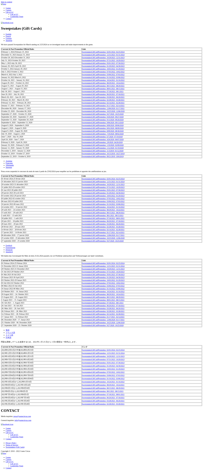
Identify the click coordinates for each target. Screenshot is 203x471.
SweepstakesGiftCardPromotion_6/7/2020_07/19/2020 (102, 137)
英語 (7, 330)
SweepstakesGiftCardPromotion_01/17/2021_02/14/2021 (103, 106)
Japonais (9, 167)
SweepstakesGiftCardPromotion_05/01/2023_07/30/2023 (103, 63)
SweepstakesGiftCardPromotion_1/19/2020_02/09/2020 (103, 145)
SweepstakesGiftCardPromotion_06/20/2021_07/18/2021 (103, 94)
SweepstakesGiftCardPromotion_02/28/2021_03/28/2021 (103, 100)
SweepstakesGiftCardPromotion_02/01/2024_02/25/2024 (103, 52)
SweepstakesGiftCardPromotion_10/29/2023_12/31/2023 (103, 58)
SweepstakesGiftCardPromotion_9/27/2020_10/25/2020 (103, 114)
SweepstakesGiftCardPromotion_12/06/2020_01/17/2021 (103, 108)
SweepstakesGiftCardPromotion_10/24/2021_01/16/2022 (103, 80)
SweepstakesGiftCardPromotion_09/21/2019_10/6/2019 (103, 156)
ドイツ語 (9, 335)
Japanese (9, 41)
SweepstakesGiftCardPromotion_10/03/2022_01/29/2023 (103, 69)
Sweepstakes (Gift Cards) (15, 447)
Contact (8, 19)
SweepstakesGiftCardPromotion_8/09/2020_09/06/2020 (103, 125)
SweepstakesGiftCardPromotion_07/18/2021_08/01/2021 (103, 218)
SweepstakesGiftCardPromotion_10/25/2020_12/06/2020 (103, 111)
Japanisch (9, 252)
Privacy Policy (11, 443)
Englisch (9, 246)
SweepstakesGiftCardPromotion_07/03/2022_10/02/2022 (103, 72)
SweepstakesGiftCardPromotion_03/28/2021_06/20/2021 (103, 97)
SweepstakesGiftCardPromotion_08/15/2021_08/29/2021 (103, 86)
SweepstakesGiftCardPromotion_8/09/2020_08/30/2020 (103, 131)
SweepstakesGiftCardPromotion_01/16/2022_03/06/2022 (103, 77)
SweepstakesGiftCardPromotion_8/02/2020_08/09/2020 (103, 128)
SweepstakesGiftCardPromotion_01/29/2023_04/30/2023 (103, 66)
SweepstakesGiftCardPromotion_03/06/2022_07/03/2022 (103, 75)
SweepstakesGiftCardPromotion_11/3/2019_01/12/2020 (102, 151)
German (9, 38)
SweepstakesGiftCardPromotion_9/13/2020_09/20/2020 (103, 120)
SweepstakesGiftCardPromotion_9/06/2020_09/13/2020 (103, 123)
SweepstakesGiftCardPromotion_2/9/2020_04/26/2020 (102, 142)
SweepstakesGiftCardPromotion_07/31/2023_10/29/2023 (103, 60)
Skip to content (6, 2)
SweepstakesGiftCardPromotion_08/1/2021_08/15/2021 (103, 215)
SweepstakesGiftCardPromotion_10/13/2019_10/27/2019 (103, 154)
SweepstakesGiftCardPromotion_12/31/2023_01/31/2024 (103, 55)
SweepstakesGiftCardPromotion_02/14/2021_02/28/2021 (103, 103)
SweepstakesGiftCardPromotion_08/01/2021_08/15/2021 (103, 89)
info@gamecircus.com (23, 420)
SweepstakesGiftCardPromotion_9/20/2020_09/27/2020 (103, 117)
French (8, 36)
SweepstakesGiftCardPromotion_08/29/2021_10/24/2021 (103, 83)
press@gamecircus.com (22, 416)
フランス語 (10, 333)
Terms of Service (12, 445)
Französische (10, 248)
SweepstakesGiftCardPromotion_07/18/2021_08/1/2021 (103, 91)
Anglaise (9, 161)
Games (8, 8)
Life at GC (10, 12)
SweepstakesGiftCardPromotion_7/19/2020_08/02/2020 (103, 134)
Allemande (10, 165)
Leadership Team (16, 17)
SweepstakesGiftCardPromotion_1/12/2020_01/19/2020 (103, 148)
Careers (8, 10)
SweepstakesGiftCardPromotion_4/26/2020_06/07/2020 (103, 139)
